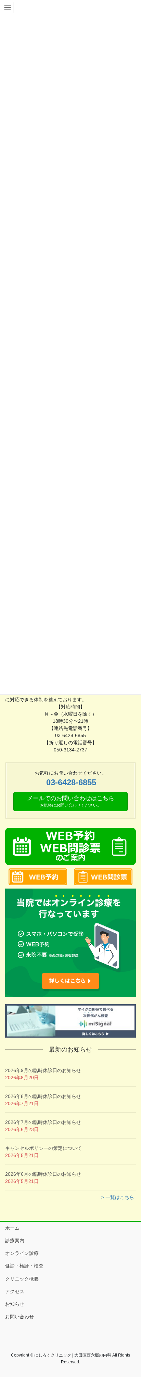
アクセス (14, 1291)
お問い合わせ (19, 1316)
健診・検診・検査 (24, 1266)
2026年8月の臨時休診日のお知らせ (43, 1096)
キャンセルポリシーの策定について (43, 1148)
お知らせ (14, 1304)
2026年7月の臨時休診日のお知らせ (43, 1122)
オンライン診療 (22, 1253)
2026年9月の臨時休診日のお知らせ (43, 1070)
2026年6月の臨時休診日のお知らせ (43, 1174)
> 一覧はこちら (117, 1197)
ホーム (12, 1228)
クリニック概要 (22, 1278)
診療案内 (14, 1240)
